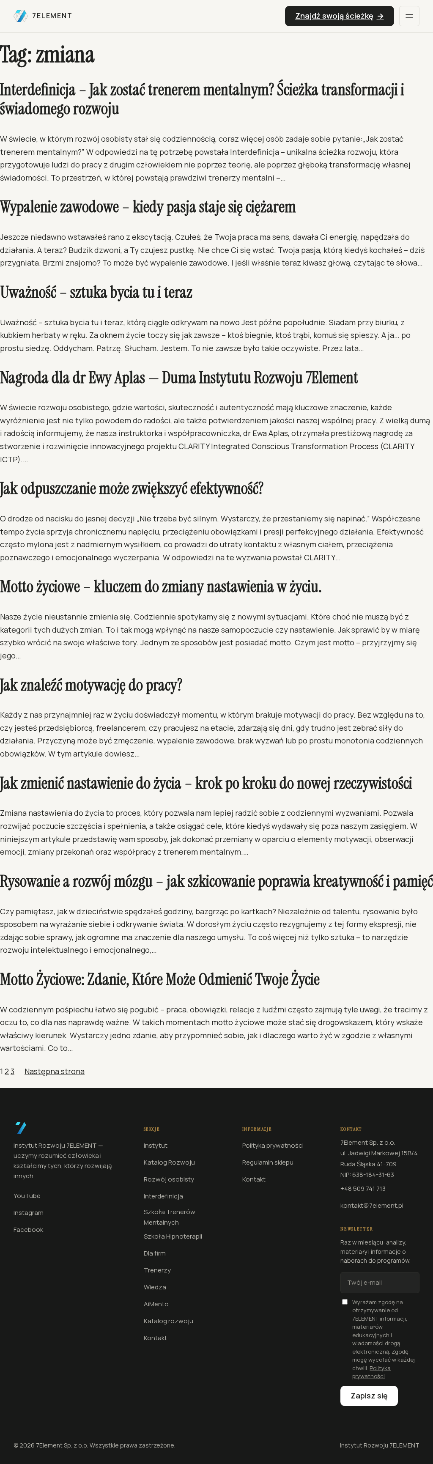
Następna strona (55, 1071)
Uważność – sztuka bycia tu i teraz (96, 292)
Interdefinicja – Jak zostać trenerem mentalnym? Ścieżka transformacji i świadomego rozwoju (202, 99)
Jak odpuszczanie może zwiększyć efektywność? (131, 489)
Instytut (155, 1145)
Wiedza (155, 1287)
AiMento (156, 1304)
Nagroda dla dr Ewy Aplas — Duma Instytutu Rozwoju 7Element (179, 378)
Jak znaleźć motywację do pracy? (91, 685)
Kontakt (155, 1337)
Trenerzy (157, 1270)
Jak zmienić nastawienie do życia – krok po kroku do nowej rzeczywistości (206, 783)
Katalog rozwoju (168, 1320)
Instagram (29, 1212)
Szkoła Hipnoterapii (173, 1236)
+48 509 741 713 (363, 1188)
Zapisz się (369, 1395)
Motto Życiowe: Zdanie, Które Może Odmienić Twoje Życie (160, 980)
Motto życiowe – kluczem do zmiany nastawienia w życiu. (161, 587)
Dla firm (155, 1253)
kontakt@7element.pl (371, 1205)
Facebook (28, 1229)
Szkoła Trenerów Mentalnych (169, 1217)
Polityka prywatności (273, 1145)
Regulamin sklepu (267, 1162)
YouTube (27, 1195)
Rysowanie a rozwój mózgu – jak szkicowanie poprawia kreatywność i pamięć (216, 881)
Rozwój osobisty (169, 1179)
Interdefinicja (163, 1196)
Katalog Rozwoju (169, 1162)
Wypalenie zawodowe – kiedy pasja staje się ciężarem (148, 207)
